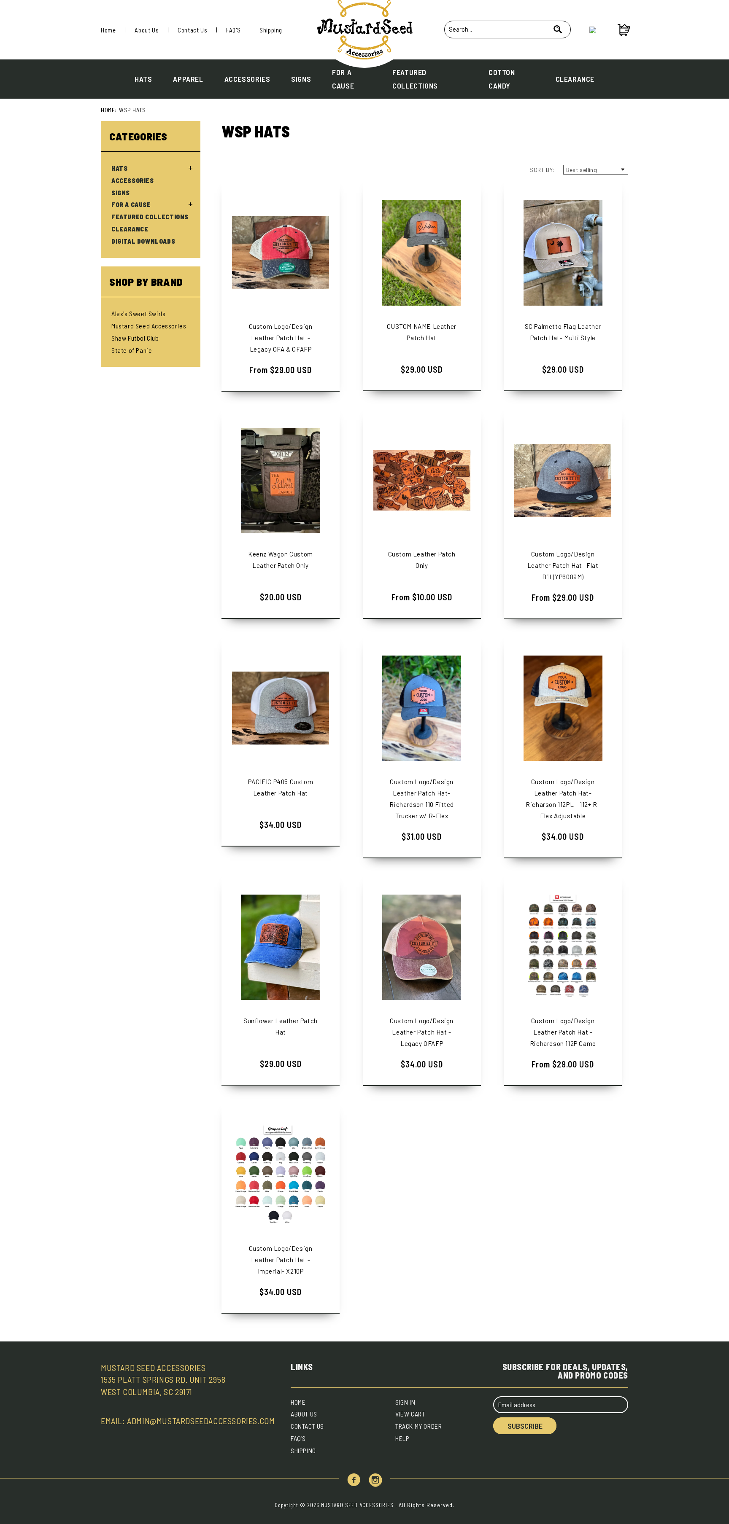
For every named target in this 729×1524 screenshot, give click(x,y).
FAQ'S (233, 30)
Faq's (298, 1438)
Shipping (270, 30)
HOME (298, 1402)
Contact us (307, 1426)
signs (120, 192)
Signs (301, 78)
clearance (129, 229)
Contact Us (192, 30)
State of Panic (131, 350)
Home (108, 30)
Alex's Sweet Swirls (138, 313)
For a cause (343, 78)
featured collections (150, 216)
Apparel (188, 78)
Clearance (575, 78)
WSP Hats (132, 109)
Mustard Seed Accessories (148, 326)
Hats (143, 78)
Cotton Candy (502, 78)
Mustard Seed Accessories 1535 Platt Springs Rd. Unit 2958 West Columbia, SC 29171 (163, 1380)
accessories (132, 180)
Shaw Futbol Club (135, 338)
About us (304, 1414)
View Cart (410, 1414)
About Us (147, 30)
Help (402, 1438)
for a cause (131, 204)
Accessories (247, 78)
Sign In (405, 1402)
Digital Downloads (143, 241)
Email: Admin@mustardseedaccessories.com (188, 1421)
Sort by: (541, 169)
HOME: (108, 109)
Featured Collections (415, 78)
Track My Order (418, 1426)
